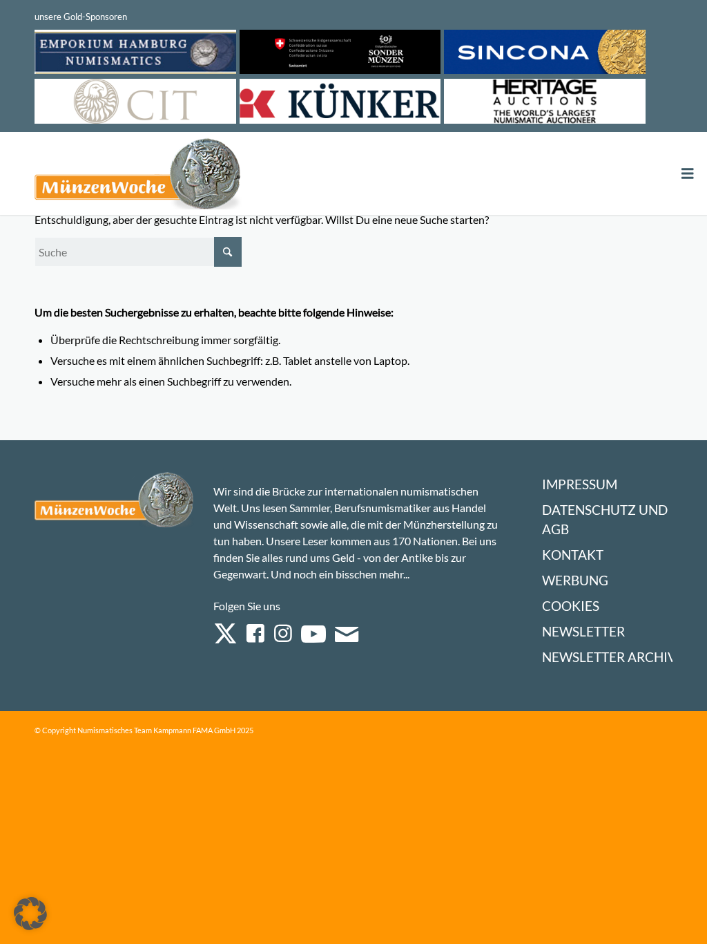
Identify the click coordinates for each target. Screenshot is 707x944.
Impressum (579, 484)
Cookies (570, 606)
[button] (30, 913)
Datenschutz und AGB (605, 519)
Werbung (575, 580)
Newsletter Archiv (609, 657)
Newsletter (583, 631)
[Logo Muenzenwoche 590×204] (138, 176)
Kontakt (572, 555)
